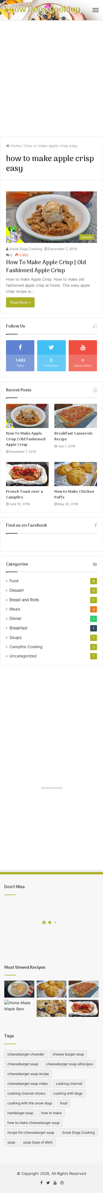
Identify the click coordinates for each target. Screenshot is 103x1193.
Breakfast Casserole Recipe (73, 436)
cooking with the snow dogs (29, 1103)
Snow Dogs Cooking (25, 249)
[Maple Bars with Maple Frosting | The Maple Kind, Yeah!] (19, 1008)
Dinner (15, 618)
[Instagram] (61, 1182)
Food (13, 581)
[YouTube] (55, 1182)
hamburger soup (20, 1113)
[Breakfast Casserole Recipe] (75, 416)
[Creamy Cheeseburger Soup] (19, 989)
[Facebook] (41, 1182)
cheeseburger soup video (27, 1083)
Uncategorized (22, 656)
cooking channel (69, 1083)
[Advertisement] (51, 80)
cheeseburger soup (22, 1064)
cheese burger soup (68, 1054)
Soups (15, 637)
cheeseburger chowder (25, 1054)
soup (11, 1142)
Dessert (16, 590)
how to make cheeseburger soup (33, 1122)
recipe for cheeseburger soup (30, 1132)
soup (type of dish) (38, 1142)
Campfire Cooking (25, 646)
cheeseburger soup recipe (28, 1074)
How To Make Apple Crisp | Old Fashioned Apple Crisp (46, 266)
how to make (51, 1113)
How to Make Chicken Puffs (74, 494)
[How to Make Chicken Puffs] (75, 474)
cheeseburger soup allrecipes (69, 1064)
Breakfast (18, 627)
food (63, 1103)
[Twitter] (48, 1182)
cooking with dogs (67, 1093)
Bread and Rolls (24, 599)
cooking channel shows (26, 1093)
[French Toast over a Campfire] (27, 474)
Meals (14, 609)
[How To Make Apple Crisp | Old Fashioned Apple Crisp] (27, 416)
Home (15, 145)
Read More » (20, 302)
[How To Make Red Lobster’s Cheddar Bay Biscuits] (52, 1008)
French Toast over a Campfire (24, 494)
